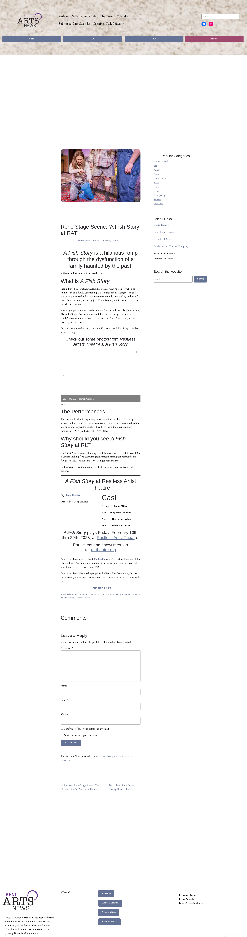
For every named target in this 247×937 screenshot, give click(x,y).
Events (156, 182)
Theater (114, 240)
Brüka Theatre (161, 225)
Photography (115, 594)
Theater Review (83, 597)
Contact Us (101, 588)
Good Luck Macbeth (164, 239)
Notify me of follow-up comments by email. (86, 728)
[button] (63, 375)
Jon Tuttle (72, 495)
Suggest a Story (109, 912)
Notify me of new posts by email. (81, 735)
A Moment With (161, 161)
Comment (67, 648)
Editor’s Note (160, 178)
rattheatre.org (103, 549)
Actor (74, 594)
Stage (31, 39)
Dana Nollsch (84, 240)
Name (65, 685)
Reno (124, 594)
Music (156, 186)
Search (200, 279)
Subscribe (214, 39)
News (154, 39)
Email (64, 700)
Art (92, 39)
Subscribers (105, 240)
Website (65, 714)
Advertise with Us (109, 921)
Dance (156, 174)
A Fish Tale (66, 594)
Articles (96, 240)
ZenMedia (99, 559)
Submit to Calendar (110, 903)
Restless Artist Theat (116, 537)
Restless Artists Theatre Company (171, 246)
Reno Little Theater (164, 232)
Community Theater (87, 594)
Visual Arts (158, 203)
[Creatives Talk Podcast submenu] (124, 23)
